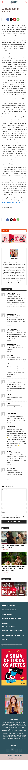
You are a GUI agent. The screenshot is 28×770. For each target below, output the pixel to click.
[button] (2, 2)
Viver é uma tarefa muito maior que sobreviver (12, 546)
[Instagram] (12, 283)
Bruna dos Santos (12, 329)
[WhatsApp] (18, 19)
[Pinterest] (14, 19)
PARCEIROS (4, 639)
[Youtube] (18, 283)
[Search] (26, 2)
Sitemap (20, 755)
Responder (9, 310)
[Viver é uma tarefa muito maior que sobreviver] (14, 537)
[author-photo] (14, 256)
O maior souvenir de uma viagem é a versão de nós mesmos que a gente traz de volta (13, 568)
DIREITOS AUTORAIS (6, 614)
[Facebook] (7, 19)
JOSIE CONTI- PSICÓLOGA (8, 626)
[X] (11, 19)
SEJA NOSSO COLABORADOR (8, 610)
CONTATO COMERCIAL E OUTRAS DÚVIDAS (12, 635)
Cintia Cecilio (11, 293)
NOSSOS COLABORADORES (8, 605)
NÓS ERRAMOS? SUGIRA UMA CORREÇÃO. (12, 618)
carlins (9, 451)
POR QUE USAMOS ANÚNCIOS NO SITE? (11, 630)
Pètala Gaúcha (11, 426)
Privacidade (9, 755)
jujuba (9, 394)
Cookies (15, 755)
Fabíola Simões (6, 14)
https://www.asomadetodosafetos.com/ (14, 260)
